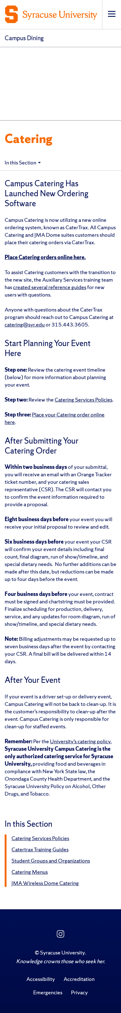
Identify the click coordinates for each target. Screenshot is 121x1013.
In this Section (20, 162)
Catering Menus (29, 871)
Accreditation (79, 978)
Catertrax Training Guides (40, 849)
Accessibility (40, 978)
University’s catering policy (80, 741)
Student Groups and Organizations (50, 860)
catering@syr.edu (25, 324)
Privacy (79, 992)
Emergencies (47, 992)
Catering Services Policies (83, 399)
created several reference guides (49, 287)
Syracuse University (62, 952)
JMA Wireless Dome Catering (45, 883)
